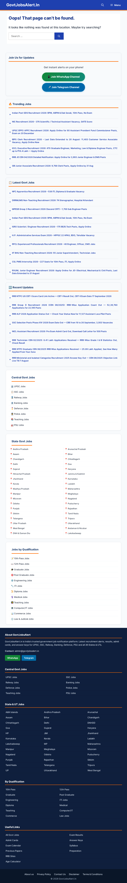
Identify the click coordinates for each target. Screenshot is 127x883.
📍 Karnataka (71, 479)
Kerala (47, 738)
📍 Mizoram (15, 498)
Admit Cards (12, 840)
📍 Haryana (70, 469)
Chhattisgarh (12, 722)
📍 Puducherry (72, 503)
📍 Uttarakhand (72, 523)
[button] (102, 5)
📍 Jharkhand (16, 479)
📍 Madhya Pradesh (19, 489)
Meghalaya (49, 749)
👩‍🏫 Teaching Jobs (20, 602)
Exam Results (76, 835)
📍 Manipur (15, 494)
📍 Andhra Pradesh (19, 449)
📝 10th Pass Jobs (20, 558)
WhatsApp (12, 658)
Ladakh (91, 738)
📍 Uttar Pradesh (18, 523)
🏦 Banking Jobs (19, 403)
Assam (9, 717)
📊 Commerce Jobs (21, 613)
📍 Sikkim (14, 513)
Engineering (12, 800)
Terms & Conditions (93, 874)
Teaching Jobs (13, 693)
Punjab (9, 759)
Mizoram (91, 749)
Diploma (10, 805)
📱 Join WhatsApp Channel (63, 76)
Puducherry (93, 754)
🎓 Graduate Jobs (20, 569)
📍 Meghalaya (71, 494)
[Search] (59, 36)
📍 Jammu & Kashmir (75, 474)
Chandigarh (93, 717)
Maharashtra (93, 743)
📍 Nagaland (71, 498)
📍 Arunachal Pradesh (75, 449)
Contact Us (60, 874)
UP (7, 770)
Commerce (11, 815)
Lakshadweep (13, 743)
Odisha (47, 754)
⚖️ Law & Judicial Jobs (22, 619)
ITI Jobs (64, 800)
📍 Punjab (15, 508)
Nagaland (10, 754)
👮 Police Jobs (18, 414)
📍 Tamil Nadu (72, 513)
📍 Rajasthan (71, 508)
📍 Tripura (70, 518)
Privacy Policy (44, 874)
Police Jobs (72, 687)
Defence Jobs (13, 687)
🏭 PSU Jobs (17, 425)
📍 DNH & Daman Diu (20, 533)
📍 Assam (14, 454)
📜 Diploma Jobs (19, 591)
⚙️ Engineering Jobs (21, 580)
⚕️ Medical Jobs (19, 597)
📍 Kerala (14, 484)
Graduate (10, 794)
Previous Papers (14, 850)
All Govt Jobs (12, 835)
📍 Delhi (14, 464)
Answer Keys (76, 840)
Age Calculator (13, 861)
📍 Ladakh (70, 484)
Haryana (91, 728)
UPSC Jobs (11, 677)
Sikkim (90, 759)
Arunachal (92, 712)
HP (7, 733)
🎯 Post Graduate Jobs (22, 575)
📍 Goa (68, 464)
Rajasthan (49, 759)
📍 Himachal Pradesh (20, 474)
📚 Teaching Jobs (20, 419)
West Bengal (93, 770)
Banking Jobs (73, 682)
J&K (46, 733)
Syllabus (73, 845)
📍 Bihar (69, 454)
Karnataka (11, 738)
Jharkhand (92, 733)
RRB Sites (10, 856)
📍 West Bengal (17, 528)
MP (45, 743)
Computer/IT (66, 810)
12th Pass (64, 789)
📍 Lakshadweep (73, 533)
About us (29, 874)
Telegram (29, 658)
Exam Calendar (13, 845)
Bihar (46, 717)
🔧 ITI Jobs (16, 586)
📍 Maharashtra (72, 489)
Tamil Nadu (11, 765)
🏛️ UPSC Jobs (18, 386)
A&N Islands (12, 712)
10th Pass (10, 789)
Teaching (10, 810)
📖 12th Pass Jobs (20, 564)
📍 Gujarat (15, 469)
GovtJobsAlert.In (23, 4)
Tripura (91, 765)
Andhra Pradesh (52, 712)
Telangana (49, 765)
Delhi (46, 722)
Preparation (75, 850)
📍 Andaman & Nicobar (76, 528)
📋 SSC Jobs (17, 391)
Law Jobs (64, 815)
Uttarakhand (50, 770)
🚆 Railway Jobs (19, 397)
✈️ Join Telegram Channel (63, 87)
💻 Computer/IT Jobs (22, 608)
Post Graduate (67, 794)
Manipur (10, 749)
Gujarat (47, 728)
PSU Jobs (71, 693)
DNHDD (91, 722)
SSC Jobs (71, 677)
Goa (8, 728)
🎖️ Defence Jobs (19, 408)
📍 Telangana (16, 518)
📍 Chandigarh (17, 459)
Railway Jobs (12, 682)
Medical (63, 805)
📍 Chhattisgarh (72, 459)
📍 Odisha (15, 503)
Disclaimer (74, 874)
